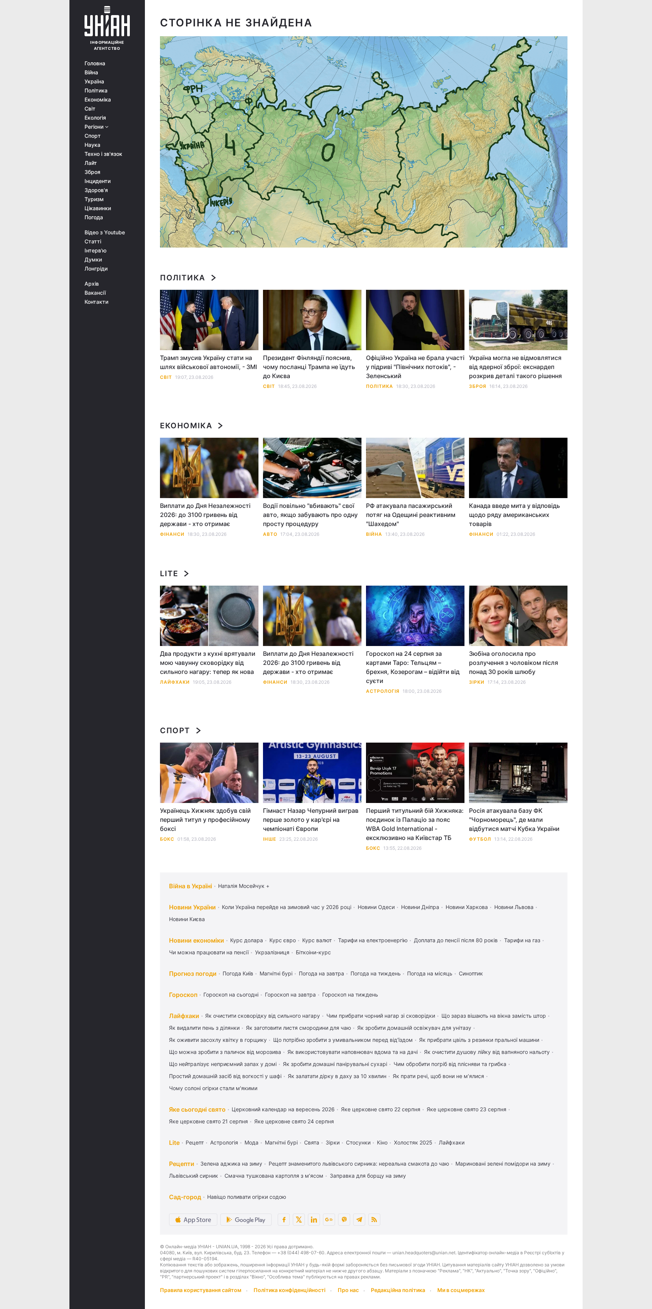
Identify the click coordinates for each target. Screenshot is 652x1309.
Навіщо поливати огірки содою (246, 1197)
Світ (90, 109)
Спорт (93, 136)
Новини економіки (196, 940)
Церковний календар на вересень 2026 (283, 1109)
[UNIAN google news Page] (329, 1220)
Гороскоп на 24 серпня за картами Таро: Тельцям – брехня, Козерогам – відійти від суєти (413, 667)
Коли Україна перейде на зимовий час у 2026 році (286, 907)
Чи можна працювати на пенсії (209, 952)
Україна (94, 81)
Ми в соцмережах (461, 1290)
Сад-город (185, 1197)
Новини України (192, 907)
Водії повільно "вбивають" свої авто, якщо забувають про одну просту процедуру (310, 515)
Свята (311, 1142)
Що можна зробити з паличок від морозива (225, 1052)
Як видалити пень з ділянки (204, 1027)
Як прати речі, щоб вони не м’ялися (438, 1076)
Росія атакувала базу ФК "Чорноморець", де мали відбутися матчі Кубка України (514, 819)
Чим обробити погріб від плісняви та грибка (450, 1064)
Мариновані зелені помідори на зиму (503, 1163)
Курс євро (282, 940)
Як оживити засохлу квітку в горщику (218, 1040)
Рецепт (195, 1142)
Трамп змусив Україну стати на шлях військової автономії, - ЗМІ (208, 362)
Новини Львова (514, 907)
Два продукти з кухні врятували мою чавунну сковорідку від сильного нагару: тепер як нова (207, 662)
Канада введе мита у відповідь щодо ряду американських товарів (514, 515)
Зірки (476, 682)
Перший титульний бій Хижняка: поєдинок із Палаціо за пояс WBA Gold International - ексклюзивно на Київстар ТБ (415, 824)
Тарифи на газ (522, 940)
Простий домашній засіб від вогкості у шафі (225, 1076)
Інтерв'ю (95, 251)
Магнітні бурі (276, 973)
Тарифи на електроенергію (373, 940)
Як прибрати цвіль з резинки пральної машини (479, 1040)
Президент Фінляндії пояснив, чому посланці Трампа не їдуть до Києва (309, 367)
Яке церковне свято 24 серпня (294, 1121)
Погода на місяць (429, 973)
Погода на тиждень (376, 973)
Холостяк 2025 (413, 1142)
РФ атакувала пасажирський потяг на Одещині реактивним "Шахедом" (410, 515)
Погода (94, 217)
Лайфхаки (175, 682)
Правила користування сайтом (200, 1290)
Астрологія (383, 691)
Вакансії (95, 293)
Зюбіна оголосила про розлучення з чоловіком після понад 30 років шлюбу (513, 662)
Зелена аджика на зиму (231, 1163)
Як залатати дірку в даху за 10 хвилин (337, 1076)
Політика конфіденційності (290, 1290)
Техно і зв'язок (103, 154)
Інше (269, 839)
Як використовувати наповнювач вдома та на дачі (353, 1052)
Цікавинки (98, 208)
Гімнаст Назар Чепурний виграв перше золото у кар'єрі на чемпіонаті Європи (310, 819)
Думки (93, 260)
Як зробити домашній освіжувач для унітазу (414, 1027)
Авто (270, 534)
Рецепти (181, 1163)
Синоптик (471, 973)
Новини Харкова (467, 907)
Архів (92, 284)
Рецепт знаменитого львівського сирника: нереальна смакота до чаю (359, 1163)
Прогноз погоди (193, 973)
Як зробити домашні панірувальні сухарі (335, 1064)
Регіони (95, 127)
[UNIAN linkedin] (314, 1220)
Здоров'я (96, 190)
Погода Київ (238, 973)
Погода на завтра (321, 973)
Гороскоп (183, 994)
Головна (95, 63)
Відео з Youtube (105, 232)
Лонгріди (96, 269)
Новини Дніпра (420, 907)
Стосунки (358, 1142)
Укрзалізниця (272, 952)
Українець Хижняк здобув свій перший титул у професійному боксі (205, 819)
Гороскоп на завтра (290, 994)
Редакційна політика (398, 1290)
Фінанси (172, 534)
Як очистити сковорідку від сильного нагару (262, 1015)
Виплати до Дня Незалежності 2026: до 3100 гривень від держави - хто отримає (205, 515)
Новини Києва (187, 919)
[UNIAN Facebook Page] (284, 1220)
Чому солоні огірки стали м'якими (213, 1088)
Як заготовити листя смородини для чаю (298, 1027)
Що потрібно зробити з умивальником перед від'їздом (343, 1040)
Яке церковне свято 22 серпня (380, 1109)
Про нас (348, 1290)
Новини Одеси (376, 907)
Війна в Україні (190, 886)
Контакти (96, 302)
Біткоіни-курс (313, 952)
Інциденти (98, 181)
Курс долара (246, 940)
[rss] (374, 1220)
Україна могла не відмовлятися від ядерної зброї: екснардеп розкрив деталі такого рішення (515, 367)
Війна (91, 72)
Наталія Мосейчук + (243, 886)
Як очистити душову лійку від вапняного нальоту (487, 1052)
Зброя (92, 172)
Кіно (382, 1142)
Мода (251, 1142)
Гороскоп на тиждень (350, 994)
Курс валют (317, 940)
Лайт (91, 163)
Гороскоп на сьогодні (230, 994)
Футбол (480, 839)
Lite (169, 573)
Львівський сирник (193, 1175)
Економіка (98, 100)
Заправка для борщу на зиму (368, 1175)
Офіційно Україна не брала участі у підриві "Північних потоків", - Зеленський (415, 367)
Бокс (167, 839)
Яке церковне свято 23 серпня (466, 1109)
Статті (93, 241)
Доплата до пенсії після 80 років (456, 940)
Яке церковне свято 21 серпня (208, 1121)
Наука (92, 145)
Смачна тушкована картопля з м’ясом (274, 1175)
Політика (96, 91)
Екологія (95, 118)
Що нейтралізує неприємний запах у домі (223, 1064)
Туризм (94, 199)
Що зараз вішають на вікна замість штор (493, 1015)
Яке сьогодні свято (197, 1109)
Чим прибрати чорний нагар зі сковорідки (380, 1015)
